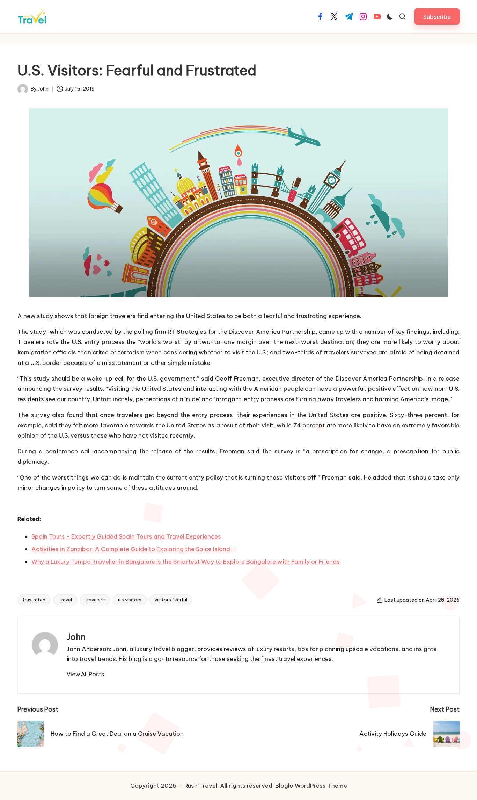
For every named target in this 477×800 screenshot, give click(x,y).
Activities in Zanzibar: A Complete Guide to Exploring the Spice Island (130, 549)
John (76, 637)
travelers (95, 600)
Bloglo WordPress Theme (311, 786)
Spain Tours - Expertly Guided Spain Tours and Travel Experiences (126, 536)
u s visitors (129, 600)
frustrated (34, 600)
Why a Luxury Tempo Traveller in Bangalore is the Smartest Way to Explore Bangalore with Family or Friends (185, 561)
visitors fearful (171, 600)
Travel (65, 600)
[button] (437, 16)
